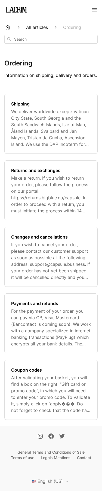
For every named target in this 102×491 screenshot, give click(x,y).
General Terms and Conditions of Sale (51, 452)
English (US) (50, 481)
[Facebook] (51, 437)
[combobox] (51, 39)
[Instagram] (40, 437)
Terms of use (22, 457)
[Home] (7, 27)
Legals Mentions (55, 457)
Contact (84, 457)
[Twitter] (62, 437)
